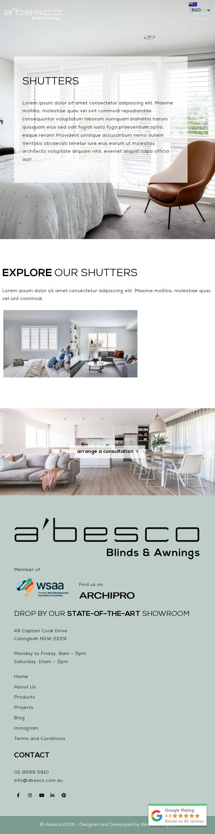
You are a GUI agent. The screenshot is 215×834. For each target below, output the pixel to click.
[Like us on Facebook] (19, 797)
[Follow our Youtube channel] (42, 797)
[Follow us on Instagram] (31, 797)
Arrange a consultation (105, 451)
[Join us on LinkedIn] (53, 797)
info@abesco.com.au (38, 781)
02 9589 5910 (31, 773)
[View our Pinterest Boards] (64, 797)
